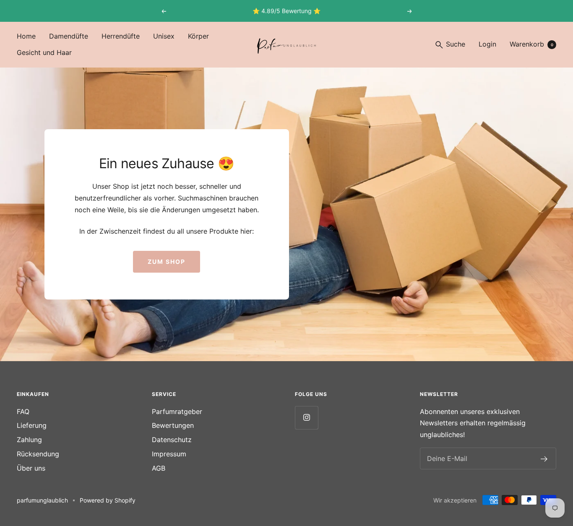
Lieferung (32, 425)
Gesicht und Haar (44, 52)
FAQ (23, 411)
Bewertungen (173, 425)
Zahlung (29, 439)
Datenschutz (172, 439)
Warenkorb (531, 44)
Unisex (164, 36)
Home (26, 36)
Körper (198, 36)
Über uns (31, 468)
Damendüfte (68, 36)
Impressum (169, 454)
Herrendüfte (121, 36)
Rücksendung (38, 454)
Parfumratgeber (177, 411)
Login (487, 44)
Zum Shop (166, 261)
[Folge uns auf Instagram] (306, 417)
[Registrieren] (544, 458)
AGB (158, 468)
